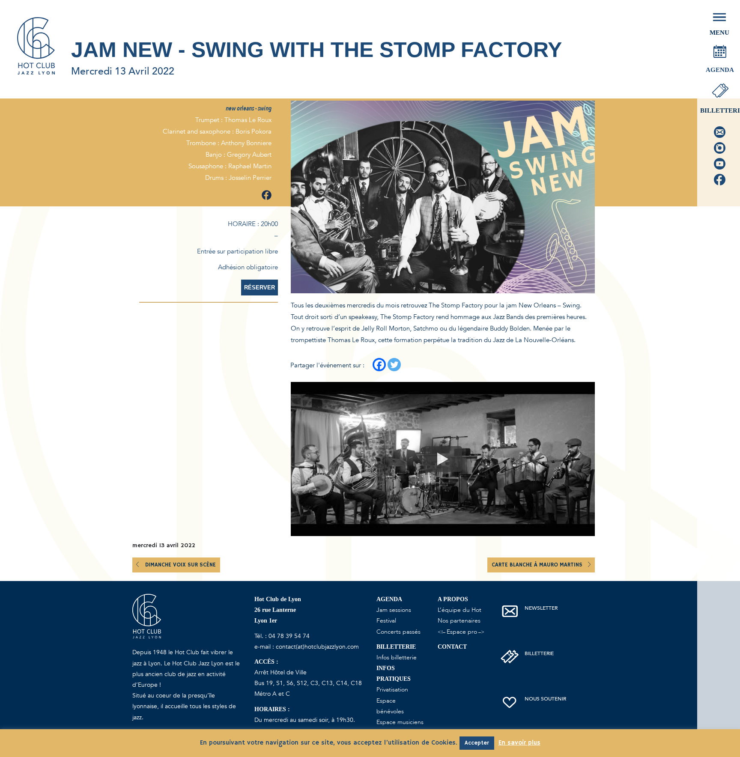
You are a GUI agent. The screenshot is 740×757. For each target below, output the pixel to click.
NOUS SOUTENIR (545, 698)
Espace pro (462, 632)
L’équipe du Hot (459, 610)
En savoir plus (519, 743)
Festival (386, 621)
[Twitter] (394, 364)
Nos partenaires (459, 621)
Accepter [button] (477, 743)
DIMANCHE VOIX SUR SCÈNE (180, 565)
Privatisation (392, 689)
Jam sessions (393, 610)
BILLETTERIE (539, 653)
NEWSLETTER (541, 608)
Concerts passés (398, 632)
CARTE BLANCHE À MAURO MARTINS (538, 565)
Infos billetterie (396, 657)
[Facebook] (379, 364)
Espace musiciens (400, 722)
